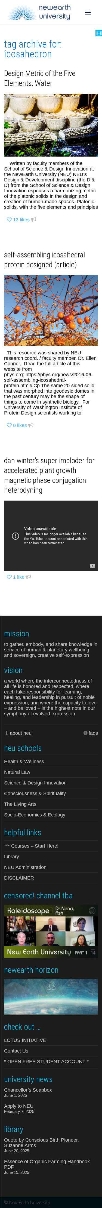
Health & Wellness (24, 761)
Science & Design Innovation (35, 783)
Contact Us (16, 1051)
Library (11, 856)
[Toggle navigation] (88, 12)
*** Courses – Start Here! (31, 846)
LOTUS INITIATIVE (25, 1040)
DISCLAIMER (19, 878)
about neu (21, 733)
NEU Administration (25, 867)
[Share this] (33, 220)
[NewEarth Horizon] (51, 996)
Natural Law (17, 772)
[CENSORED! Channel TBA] (51, 931)
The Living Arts (20, 804)
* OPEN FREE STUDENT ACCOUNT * (46, 1061)
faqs (93, 733)
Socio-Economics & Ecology (34, 815)
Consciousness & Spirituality (35, 793)
